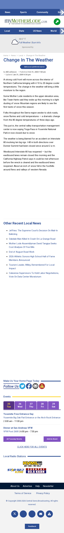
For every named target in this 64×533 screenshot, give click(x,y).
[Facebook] (23, 513)
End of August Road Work (21, 252)
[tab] (8, 405)
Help (37, 486)
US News (37, 31)
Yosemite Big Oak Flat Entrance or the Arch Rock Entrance (31, 417)
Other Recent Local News (22, 223)
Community (42, 12)
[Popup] (57, 21)
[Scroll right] (62, 12)
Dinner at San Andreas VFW (18, 428)
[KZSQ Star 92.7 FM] (14, 470)
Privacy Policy (43, 493)
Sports (23, 12)
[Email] (40, 513)
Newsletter (48, 486)
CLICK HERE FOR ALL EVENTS (32, 447)
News (7, 12)
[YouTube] (32, 513)
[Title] (49, 513)
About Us (14, 486)
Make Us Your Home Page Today (21, 381)
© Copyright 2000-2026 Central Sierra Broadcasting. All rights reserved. (32, 503)
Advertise (27, 486)
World (54, 31)
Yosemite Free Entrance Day (18, 414)
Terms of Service (22, 493)
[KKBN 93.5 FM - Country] (36, 470)
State (21, 31)
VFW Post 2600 (11, 431)
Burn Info (36, 42)
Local (7, 31)
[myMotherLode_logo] (25, 22)
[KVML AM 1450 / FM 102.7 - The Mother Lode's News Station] (32, 463)
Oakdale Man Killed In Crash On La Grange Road (32, 239)
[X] (14, 513)
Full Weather (25, 42)
